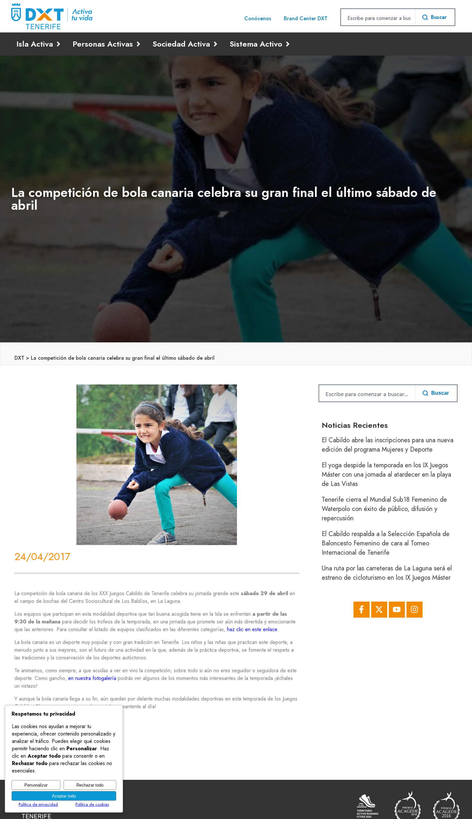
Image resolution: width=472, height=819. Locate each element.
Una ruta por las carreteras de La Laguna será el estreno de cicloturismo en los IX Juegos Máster (387, 573)
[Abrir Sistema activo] (288, 44)
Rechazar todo (89, 785)
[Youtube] (397, 610)
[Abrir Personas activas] (138, 44)
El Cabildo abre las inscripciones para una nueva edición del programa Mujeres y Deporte (387, 445)
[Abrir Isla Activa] (58, 44)
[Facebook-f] (362, 610)
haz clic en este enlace (252, 629)
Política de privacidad (38, 804)
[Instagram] (414, 610)
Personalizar (36, 785)
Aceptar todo (64, 796)
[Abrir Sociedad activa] (215, 44)
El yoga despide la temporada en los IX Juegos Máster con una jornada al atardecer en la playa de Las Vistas (386, 475)
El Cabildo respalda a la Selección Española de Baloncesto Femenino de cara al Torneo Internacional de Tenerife (386, 543)
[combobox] (378, 18)
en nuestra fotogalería (92, 678)
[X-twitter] (379, 610)
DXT (19, 358)
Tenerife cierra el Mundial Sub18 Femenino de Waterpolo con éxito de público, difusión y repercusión (384, 509)
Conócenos (257, 18)
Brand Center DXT (306, 18)
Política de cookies (92, 804)
